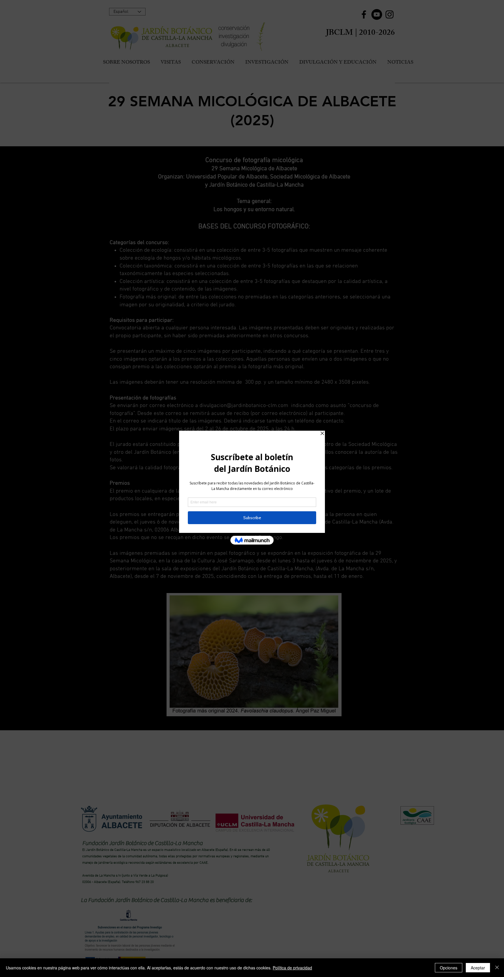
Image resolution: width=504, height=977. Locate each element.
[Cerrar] (497, 967)
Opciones (448, 968)
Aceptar (478, 968)
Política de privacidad (292, 968)
